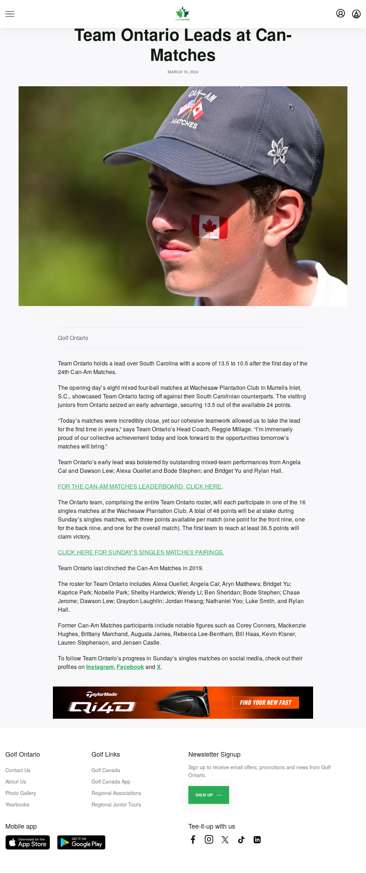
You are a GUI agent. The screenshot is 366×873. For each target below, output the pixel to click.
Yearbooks (17, 804)
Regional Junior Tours (116, 804)
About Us (15, 781)
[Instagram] (208, 839)
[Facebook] (192, 839)
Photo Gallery (20, 792)
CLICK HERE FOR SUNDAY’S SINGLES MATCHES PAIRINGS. (141, 552)
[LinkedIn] (257, 839)
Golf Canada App (111, 781)
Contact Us (17, 769)
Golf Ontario (22, 753)
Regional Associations (116, 792)
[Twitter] (225, 839)
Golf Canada (106, 769)
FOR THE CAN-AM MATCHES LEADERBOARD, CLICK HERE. (140, 486)
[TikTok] (241, 839)
